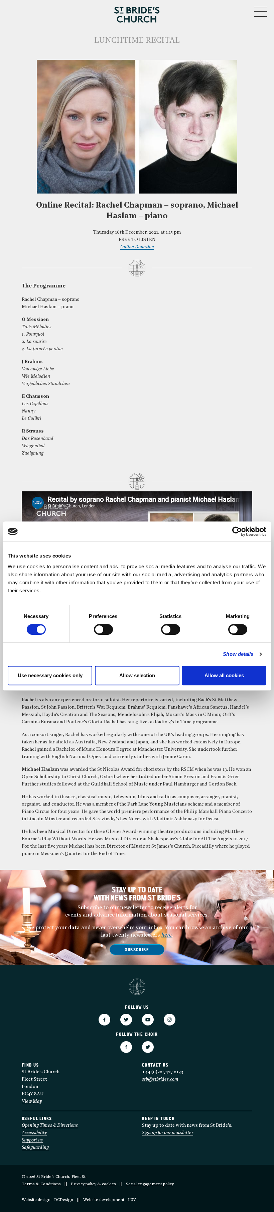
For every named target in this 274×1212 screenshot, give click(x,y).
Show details (238, 654)
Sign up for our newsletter (167, 1132)
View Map (32, 1101)
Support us (32, 1140)
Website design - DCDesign (47, 1200)
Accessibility (34, 1132)
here (166, 935)
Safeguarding (35, 1147)
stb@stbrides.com (160, 1079)
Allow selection (137, 675)
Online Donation (137, 247)
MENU (240, 10)
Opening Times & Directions (50, 1125)
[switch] (103, 629)
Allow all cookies (224, 675)
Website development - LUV (109, 1200)
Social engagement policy (150, 1184)
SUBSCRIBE (137, 950)
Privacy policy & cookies (93, 1184)
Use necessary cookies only (50, 675)
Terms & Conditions (41, 1184)
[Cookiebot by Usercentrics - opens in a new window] (237, 531)
